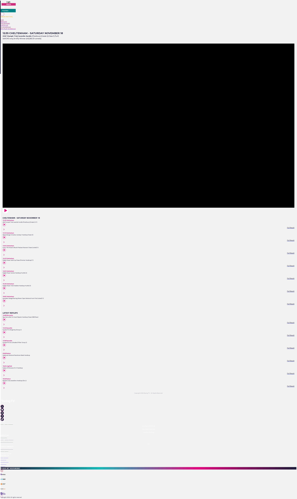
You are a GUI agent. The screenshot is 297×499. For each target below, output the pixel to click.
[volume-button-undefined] (3, 486)
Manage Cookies (6, 453)
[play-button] (148, 210)
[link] (8, 20)
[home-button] (3, 7)
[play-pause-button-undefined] (3, 477)
